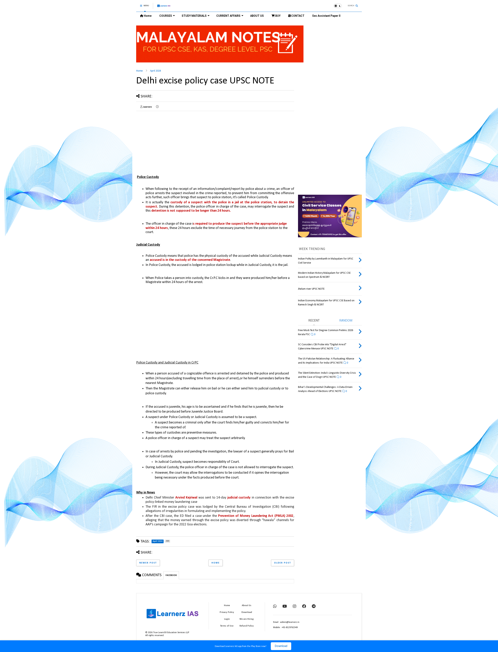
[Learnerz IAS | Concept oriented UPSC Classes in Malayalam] (164, 7)
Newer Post (148, 563)
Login (227, 619)
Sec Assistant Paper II (326, 15)
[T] (314, 607)
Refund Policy (246, 626)
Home (147, 15)
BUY (278, 15)
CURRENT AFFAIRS (228, 15)
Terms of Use (226, 626)
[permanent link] (157, 107)
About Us (246, 605)
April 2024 (155, 70)
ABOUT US (257, 15)
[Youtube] (284, 607)
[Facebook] (304, 607)
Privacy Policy (227, 612)
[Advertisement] (169, 141)
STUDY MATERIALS (194, 15)
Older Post (282, 563)
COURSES (165, 15)
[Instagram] (294, 607)
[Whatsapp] (275, 607)
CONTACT (297, 15)
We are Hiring (246, 619)
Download (281, 646)
